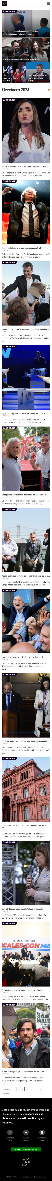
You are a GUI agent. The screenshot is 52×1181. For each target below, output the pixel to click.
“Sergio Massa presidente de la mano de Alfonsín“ (22, 990)
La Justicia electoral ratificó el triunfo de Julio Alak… (24, 657)
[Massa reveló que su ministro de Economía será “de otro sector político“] (26, 540)
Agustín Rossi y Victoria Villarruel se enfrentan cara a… (25, 413)
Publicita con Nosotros (26, 1149)
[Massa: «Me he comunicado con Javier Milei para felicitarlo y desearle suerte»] (38, 72)
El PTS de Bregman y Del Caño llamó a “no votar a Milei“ (25, 1071)
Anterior (7, 1089)
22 (41, 1089)
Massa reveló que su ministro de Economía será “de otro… (26, 575)
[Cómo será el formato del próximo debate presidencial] (26, 705)
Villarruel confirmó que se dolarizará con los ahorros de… (26, 166)
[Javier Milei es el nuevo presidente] (14, 72)
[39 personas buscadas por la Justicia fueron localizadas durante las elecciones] (26, 24)
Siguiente (6, 1093)
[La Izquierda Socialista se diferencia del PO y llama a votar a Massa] (26, 458)
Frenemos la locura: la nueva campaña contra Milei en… (25, 247)
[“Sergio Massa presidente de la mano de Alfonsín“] (26, 954)
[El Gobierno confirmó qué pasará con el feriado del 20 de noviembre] (26, 789)
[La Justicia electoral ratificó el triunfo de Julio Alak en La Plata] (26, 621)
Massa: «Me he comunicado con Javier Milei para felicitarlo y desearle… (37, 78)
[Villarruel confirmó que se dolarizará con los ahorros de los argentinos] (26, 130)
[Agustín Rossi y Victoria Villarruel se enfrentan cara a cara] (26, 377)
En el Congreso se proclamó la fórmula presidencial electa (22, 59)
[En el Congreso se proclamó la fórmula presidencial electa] (26, 50)
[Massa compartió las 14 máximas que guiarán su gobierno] (26, 293)
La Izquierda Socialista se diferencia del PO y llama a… (24, 494)
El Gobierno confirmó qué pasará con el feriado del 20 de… (24, 826)
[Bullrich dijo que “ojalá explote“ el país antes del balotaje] (26, 873)
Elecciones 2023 (9, 11)
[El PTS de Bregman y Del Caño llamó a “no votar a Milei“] (26, 1035)
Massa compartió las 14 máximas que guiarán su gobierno (26, 329)
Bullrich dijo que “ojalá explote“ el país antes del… (22, 908)
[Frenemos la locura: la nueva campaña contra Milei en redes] (26, 212)
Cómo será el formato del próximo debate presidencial (24, 741)
